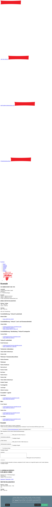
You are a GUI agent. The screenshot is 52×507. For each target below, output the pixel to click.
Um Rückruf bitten (6, 448)
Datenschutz (8, 479)
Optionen (7, 504)
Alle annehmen (44, 504)
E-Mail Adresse (4, 440)
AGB (12, 479)
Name (2, 433)
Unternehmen (5, 437)
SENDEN (2, 460)
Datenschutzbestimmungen (13, 429)
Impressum (3, 479)
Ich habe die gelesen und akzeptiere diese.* (17, 429)
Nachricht (2, 452)
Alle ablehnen (37, 504)
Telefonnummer (6, 444)
